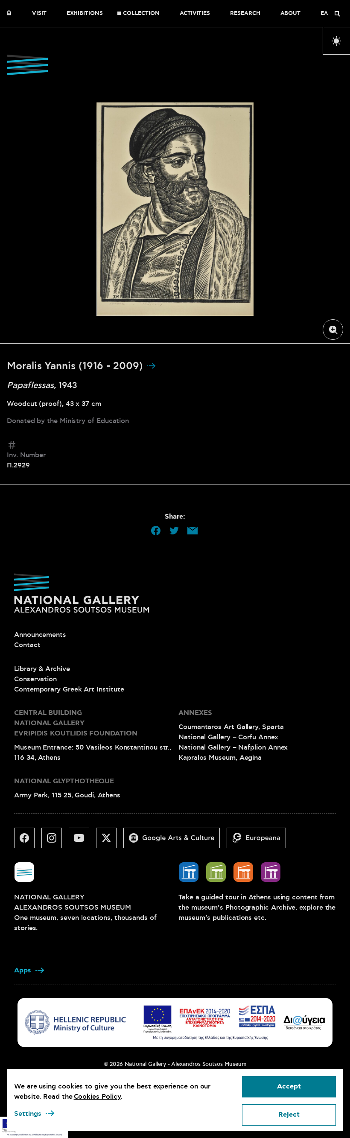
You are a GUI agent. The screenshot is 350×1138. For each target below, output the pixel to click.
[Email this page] (192, 530)
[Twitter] (109, 841)
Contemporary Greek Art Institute (69, 689)
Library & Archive (42, 669)
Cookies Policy (97, 1096)
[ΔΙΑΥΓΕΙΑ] (304, 1022)
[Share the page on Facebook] (156, 530)
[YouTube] (82, 841)
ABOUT (290, 13)
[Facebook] (27, 841)
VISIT (39, 13)
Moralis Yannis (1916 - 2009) (76, 366)
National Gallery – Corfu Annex (228, 737)
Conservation (35, 679)
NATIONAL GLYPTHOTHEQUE (64, 781)
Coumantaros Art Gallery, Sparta (231, 727)
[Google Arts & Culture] (175, 841)
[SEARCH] (337, 14)
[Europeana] (260, 841)
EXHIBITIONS (85, 13)
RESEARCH (245, 13)
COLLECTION (141, 13)
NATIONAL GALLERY (11, 14)
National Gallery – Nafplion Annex (233, 747)
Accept (289, 1086)
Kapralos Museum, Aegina (220, 757)
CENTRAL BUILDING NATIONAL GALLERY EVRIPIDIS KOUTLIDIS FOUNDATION (75, 723)
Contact (27, 645)
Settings (27, 1113)
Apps (22, 970)
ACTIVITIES (195, 13)
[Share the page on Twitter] (174, 530)
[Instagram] (55, 841)
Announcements (40, 634)
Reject (289, 1114)
